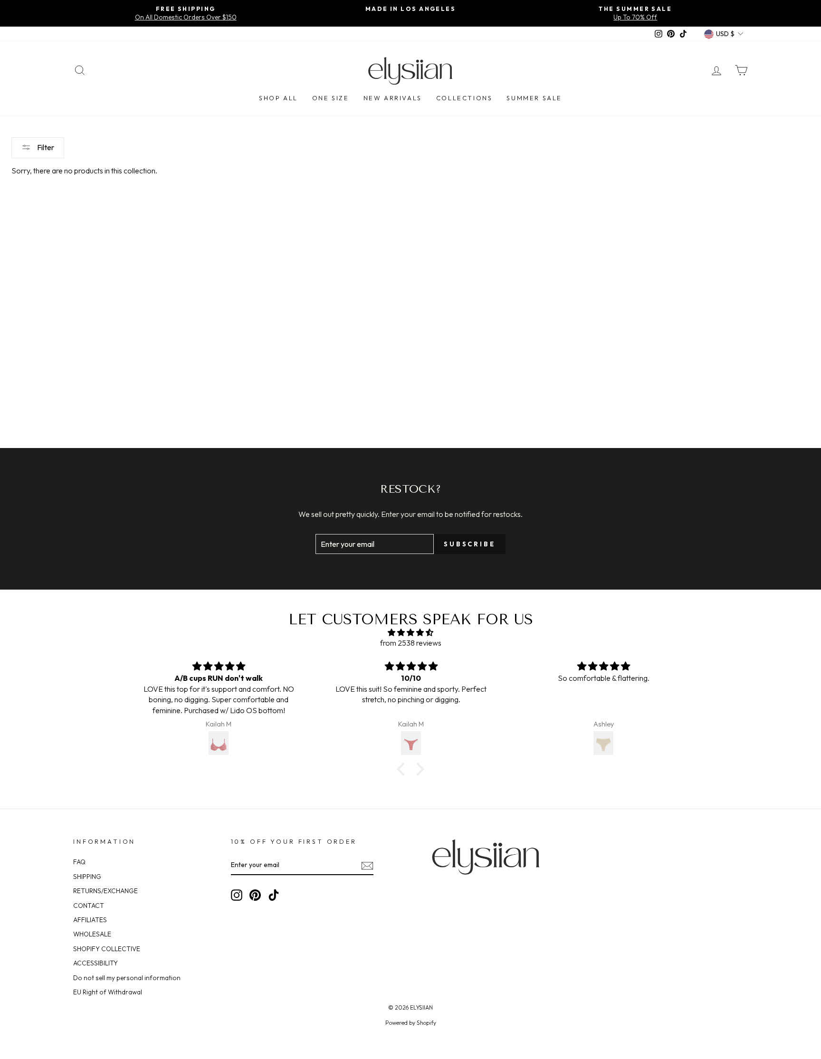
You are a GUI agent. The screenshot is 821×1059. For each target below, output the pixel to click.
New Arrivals (392, 98)
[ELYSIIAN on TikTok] (273, 895)
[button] (403, 769)
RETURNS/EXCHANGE (105, 891)
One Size (330, 98)
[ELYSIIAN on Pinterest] (255, 895)
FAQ (79, 862)
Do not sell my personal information (127, 977)
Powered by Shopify (410, 1022)
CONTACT (88, 905)
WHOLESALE (92, 934)
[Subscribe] (367, 865)
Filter (45, 147)
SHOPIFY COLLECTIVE (106, 949)
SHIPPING (87, 876)
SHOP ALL (278, 98)
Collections (464, 98)
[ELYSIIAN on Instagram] (236, 895)
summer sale (534, 98)
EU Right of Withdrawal (107, 992)
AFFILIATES (90, 920)
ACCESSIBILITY (95, 963)
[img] (410, 632)
